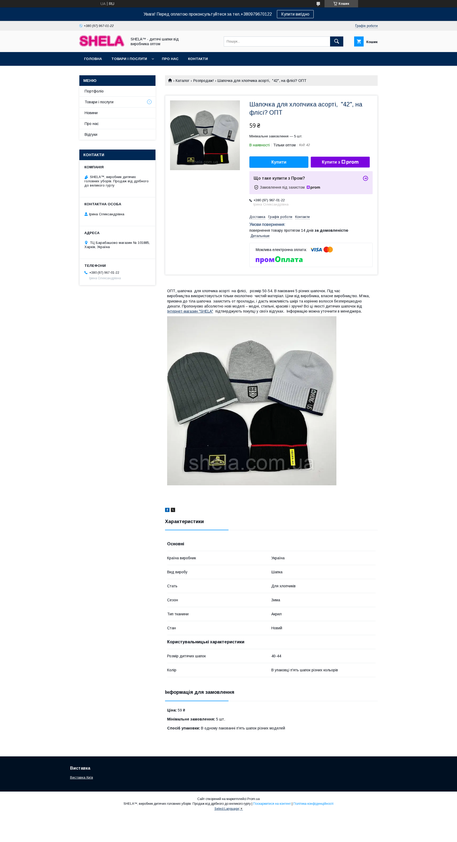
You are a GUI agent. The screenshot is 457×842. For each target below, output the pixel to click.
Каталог (182, 80)
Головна (93, 59)
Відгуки (91, 134)
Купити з (331, 162)
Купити (278, 162)
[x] (173, 511)
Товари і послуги (129, 59)
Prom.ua (253, 799)
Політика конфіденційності (313, 804)
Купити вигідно (295, 14)
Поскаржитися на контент (272, 804)
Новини (91, 113)
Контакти (198, 59)
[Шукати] (336, 41)
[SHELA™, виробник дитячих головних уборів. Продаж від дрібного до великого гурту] (101, 45)
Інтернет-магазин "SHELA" (190, 311)
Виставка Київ (81, 777)
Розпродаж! (203, 80)
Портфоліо (94, 91)
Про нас (170, 59)
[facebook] (167, 511)
